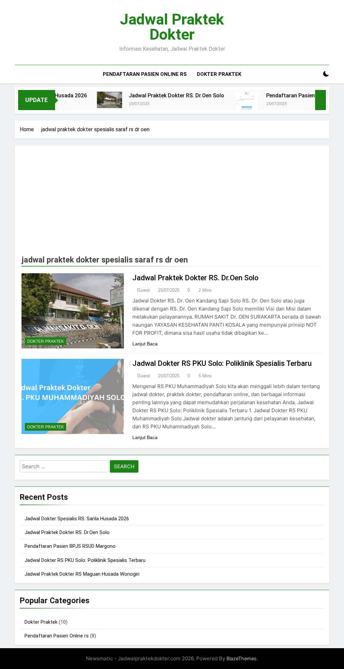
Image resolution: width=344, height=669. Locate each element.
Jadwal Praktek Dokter (172, 26)
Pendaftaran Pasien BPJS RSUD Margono (70, 546)
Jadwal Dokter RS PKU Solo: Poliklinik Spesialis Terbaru (222, 363)
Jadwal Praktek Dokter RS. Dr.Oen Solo (166, 95)
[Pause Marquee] (320, 100)
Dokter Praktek (219, 74)
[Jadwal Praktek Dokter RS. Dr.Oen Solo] (99, 100)
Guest (143, 290)
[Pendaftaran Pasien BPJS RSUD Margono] (237, 102)
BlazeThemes (241, 658)
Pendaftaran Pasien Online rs (145, 74)
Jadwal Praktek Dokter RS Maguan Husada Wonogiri (82, 574)
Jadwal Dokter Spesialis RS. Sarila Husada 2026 (77, 519)
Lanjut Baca (145, 343)
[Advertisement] (172, 203)
